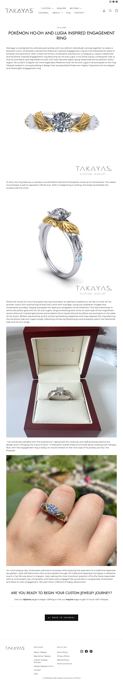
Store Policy (62, 652)
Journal (43, 13)
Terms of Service (64, 664)
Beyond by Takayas (42, 656)
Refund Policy (63, 660)
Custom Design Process (41, 661)
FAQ (68, 13)
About (56, 13)
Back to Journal (63, 617)
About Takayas (40, 652)
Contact (79, 13)
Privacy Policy (63, 656)
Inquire (61, 8)
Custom (46, 8)
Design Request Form (43, 666)
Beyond (75, 8)
